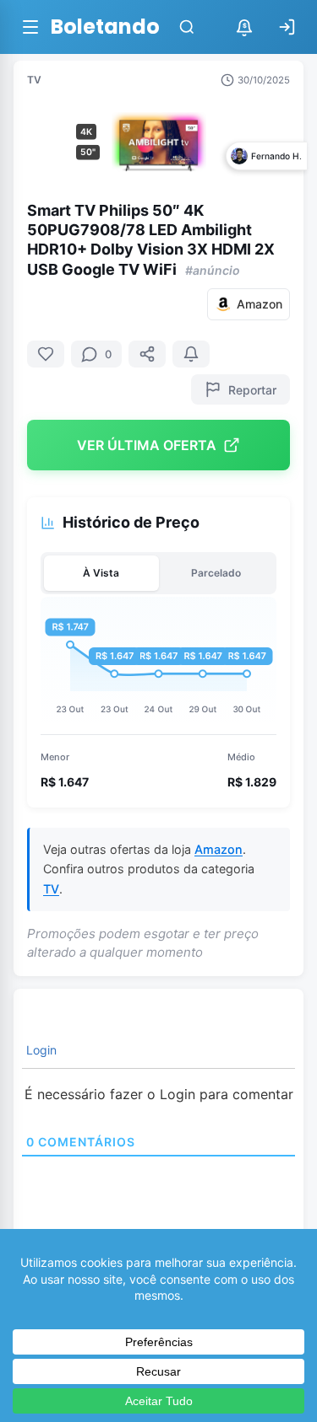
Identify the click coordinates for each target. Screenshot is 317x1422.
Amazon (218, 849)
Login (40, 1050)
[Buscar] (187, 27)
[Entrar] (286, 27)
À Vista (101, 572)
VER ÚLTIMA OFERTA (146, 445)
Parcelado (216, 572)
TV (34, 79)
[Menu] (30, 27)
